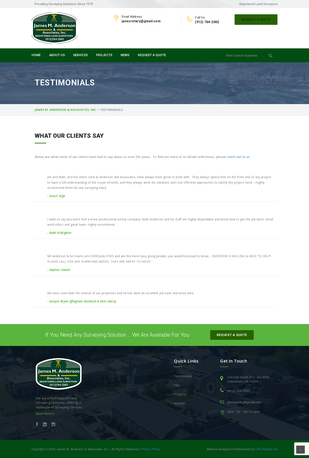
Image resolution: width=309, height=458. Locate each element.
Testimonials (183, 376)
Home (36, 55)
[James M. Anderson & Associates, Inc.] (54, 28)
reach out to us (238, 157)
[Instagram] (53, 424)
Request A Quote (256, 19)
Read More (44, 414)
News (125, 55)
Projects (104, 55)
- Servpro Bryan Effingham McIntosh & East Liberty (81, 301)
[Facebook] (37, 424)
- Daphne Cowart (58, 270)
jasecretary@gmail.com (244, 402)
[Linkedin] (45, 424)
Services (80, 55)
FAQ (177, 385)
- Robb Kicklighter (59, 233)
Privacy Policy (150, 449)
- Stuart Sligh (56, 196)
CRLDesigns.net (266, 449)
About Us (57, 55)
